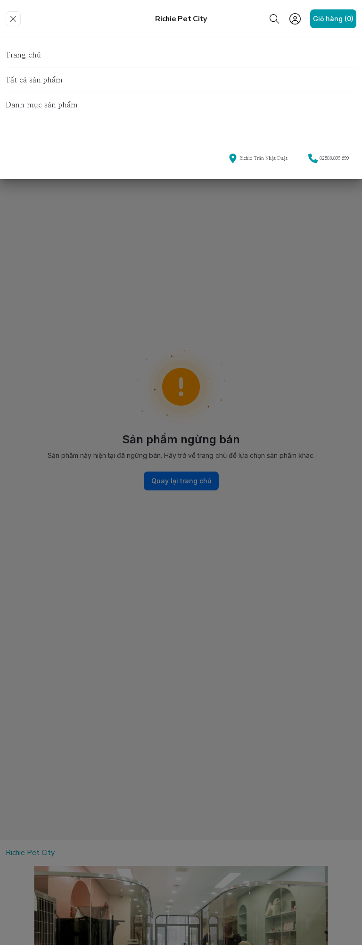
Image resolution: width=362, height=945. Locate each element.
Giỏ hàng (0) (333, 19)
